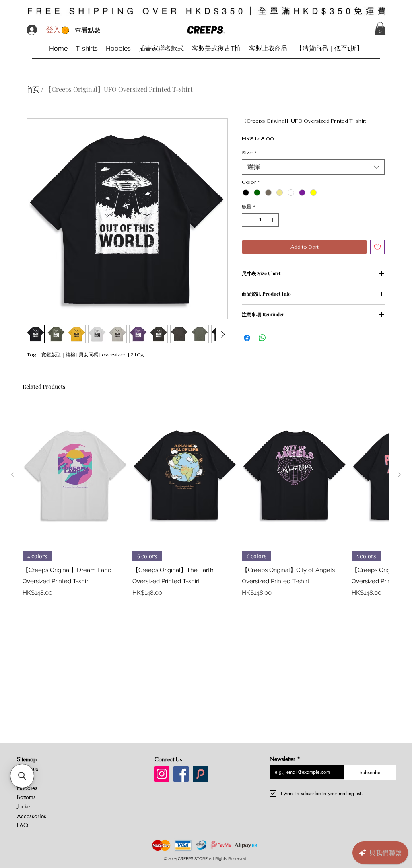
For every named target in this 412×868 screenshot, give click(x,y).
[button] (380, 28)
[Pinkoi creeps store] (200, 774)
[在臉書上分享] (247, 338)
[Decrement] (247, 220)
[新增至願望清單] (377, 247)
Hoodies (27, 788)
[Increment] (273, 220)
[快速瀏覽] (75, 474)
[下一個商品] (399, 474)
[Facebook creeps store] (181, 774)
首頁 (33, 89)
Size (249, 153)
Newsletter (285, 758)
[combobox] (313, 167)
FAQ (22, 825)
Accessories (31, 816)
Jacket (24, 806)
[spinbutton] (260, 220)
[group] (206, 500)
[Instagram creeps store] (161, 774)
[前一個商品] (12, 474)
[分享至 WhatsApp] (262, 338)
